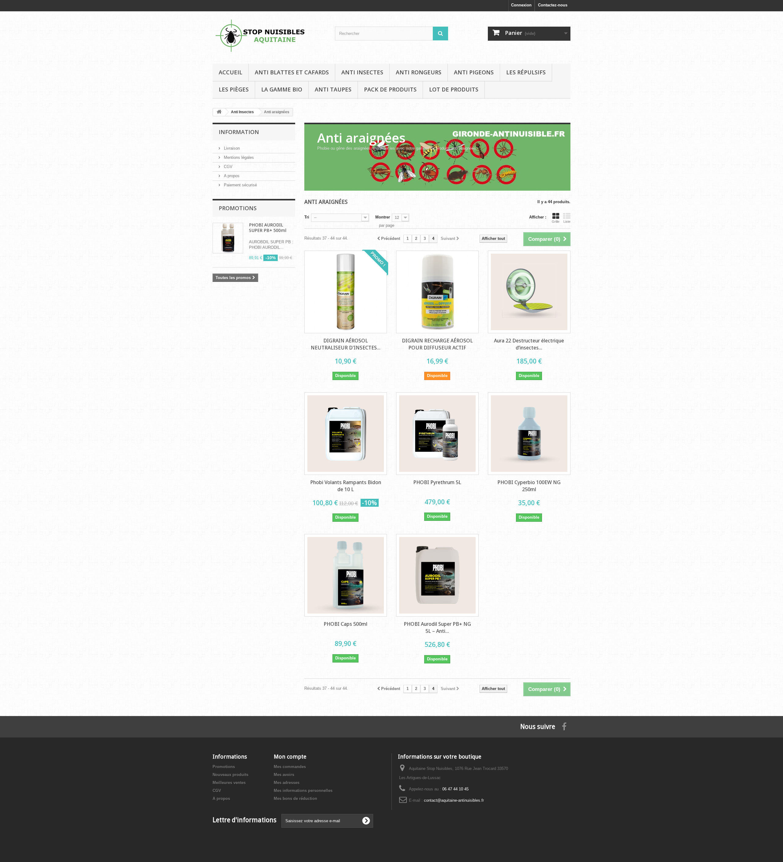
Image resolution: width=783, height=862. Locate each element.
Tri (306, 217)
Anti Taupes (333, 89)
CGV (227, 166)
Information (239, 132)
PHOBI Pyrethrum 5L (437, 482)
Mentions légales (238, 157)
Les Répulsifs (526, 72)
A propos (231, 176)
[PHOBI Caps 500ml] (345, 575)
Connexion (521, 5)
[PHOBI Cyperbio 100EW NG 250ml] (529, 433)
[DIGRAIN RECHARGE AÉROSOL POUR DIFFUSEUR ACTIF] (437, 292)
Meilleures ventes (229, 782)
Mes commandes (290, 766)
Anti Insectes (362, 72)
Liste (566, 221)
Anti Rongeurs (418, 72)
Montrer (382, 217)
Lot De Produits (453, 89)
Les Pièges (234, 89)
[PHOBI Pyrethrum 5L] (437, 433)
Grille (555, 221)
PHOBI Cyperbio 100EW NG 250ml (529, 485)
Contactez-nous (552, 5)
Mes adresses (286, 782)
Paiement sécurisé (240, 185)
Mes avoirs (284, 774)
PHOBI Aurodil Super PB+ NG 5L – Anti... (437, 627)
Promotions (238, 208)
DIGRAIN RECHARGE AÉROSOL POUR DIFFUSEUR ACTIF (437, 344)
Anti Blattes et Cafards (292, 72)
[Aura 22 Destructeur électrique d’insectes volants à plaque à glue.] (529, 292)
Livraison (231, 148)
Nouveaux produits (230, 774)
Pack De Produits (390, 89)
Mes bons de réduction (295, 798)
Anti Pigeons (474, 72)
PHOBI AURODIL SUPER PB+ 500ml (267, 227)
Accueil (230, 72)
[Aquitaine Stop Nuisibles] (269, 36)
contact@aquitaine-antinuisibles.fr (454, 800)
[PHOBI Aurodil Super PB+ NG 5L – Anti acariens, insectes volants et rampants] (437, 575)
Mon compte (290, 756)
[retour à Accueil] (219, 112)
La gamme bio (281, 89)
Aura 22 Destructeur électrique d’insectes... (529, 344)
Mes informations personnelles (303, 790)
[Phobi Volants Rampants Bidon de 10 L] (345, 433)
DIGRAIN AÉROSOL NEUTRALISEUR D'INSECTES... (345, 344)
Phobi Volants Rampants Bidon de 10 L (345, 485)
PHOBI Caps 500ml (345, 624)
